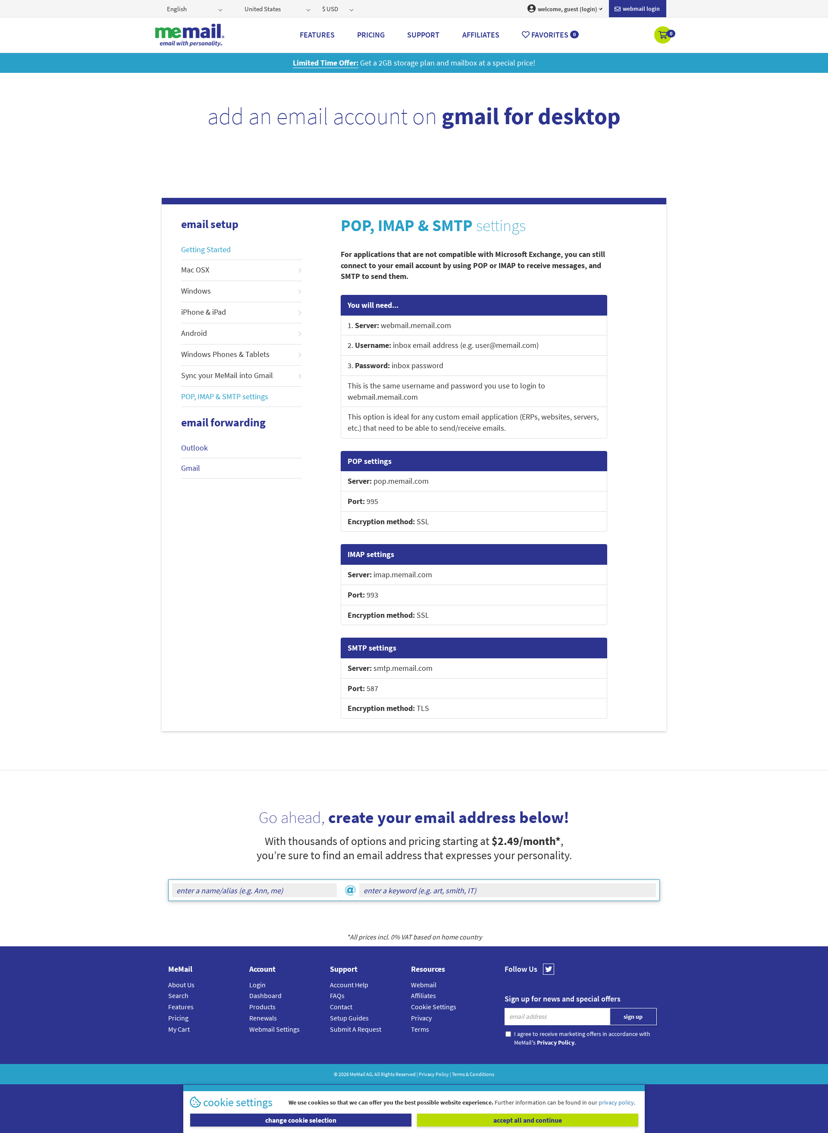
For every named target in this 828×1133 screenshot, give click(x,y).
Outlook (194, 448)
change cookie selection (300, 1120)
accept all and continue (527, 1120)
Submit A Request (355, 1029)
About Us (181, 984)
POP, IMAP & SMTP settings (224, 396)
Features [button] (317, 35)
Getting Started (206, 249)
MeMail (357, 1074)
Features (181, 1006)
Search (178, 995)
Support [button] (423, 35)
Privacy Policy (434, 1074)
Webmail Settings (274, 1029)
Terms (420, 1029)
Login (257, 984)
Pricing (178, 1018)
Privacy (421, 1018)
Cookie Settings (433, 1006)
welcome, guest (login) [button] (566, 9)
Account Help (349, 984)
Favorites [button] (553, 35)
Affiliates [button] (480, 35)
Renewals (263, 1018)
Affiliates (423, 995)
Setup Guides (349, 1018)
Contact (341, 1006)
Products (262, 1006)
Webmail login (640, 9)
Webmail (423, 984)
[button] (663, 36)
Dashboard (265, 995)
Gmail (190, 468)
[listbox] (195, 8)
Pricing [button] (371, 35)
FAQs (337, 995)
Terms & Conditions (473, 1074)
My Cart (179, 1029)
